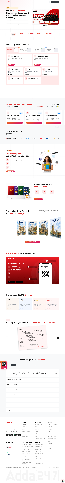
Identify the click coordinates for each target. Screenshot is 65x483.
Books (49, 433)
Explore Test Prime (10, 171)
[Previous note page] (7, 338)
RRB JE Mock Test (38, 461)
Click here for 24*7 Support (11, 429)
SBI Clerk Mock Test (39, 444)
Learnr (49, 448)
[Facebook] (14, 431)
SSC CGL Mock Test (39, 453)
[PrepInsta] (9, 452)
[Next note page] (58, 338)
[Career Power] (9, 447)
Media (23, 427)
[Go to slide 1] (44, 25)
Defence (36, 431)
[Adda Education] (9, 445)
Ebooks (49, 431)
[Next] (58, 127)
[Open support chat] (62, 481)
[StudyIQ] (9, 450)
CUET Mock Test (38, 456)
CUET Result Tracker (52, 441)
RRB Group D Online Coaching (27, 446)
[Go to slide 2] (45, 25)
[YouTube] (16, 431)
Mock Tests (50, 426)
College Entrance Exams (23, 1)
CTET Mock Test (38, 451)
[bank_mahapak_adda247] (45, 17)
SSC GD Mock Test (38, 446)
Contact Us (24, 426)
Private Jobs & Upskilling (33, 1)
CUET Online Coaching (26, 451)
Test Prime (50, 446)
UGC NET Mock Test (39, 463)
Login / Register (55, 1)
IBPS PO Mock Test (38, 460)
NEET (36, 436)
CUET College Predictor (52, 434)
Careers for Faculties (26, 431)
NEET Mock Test (38, 458)
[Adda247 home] (8, 1)
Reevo (49, 445)
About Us (24, 424)
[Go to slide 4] (46, 25)
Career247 (50, 443)
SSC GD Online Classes (26, 448)
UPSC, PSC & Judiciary (42, 1)
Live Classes (50, 427)
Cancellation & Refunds (20, 467)
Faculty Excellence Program (40, 438)
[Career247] (9, 455)
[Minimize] (0, 362)
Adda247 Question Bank (52, 424)
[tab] (12, 50)
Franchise (24, 433)
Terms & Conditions (28, 467)
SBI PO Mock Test (38, 449)
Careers (23, 429)
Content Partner (25, 434)
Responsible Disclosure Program (11, 467)
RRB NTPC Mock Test (39, 448)
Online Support (25, 436)
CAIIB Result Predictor (52, 438)
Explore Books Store (38, 199)
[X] (9, 431)
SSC (36, 426)
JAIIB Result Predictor (52, 436)
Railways (36, 427)
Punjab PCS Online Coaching (27, 457)
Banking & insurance (38, 424)
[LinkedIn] (6, 431)
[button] (32, 373)
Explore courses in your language (32, 241)
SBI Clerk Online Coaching (27, 449)
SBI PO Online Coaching (26, 444)
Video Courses (50, 429)
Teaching (37, 429)
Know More (15, 122)
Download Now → (9, 308)
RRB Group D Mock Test (39, 454)
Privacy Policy (34, 467)
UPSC (36, 434)
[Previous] (56, 127)
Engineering (37, 433)
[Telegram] (11, 431)
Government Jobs (15, 1)
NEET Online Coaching (26, 453)
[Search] (49, 2)
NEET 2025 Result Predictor (53, 440)
